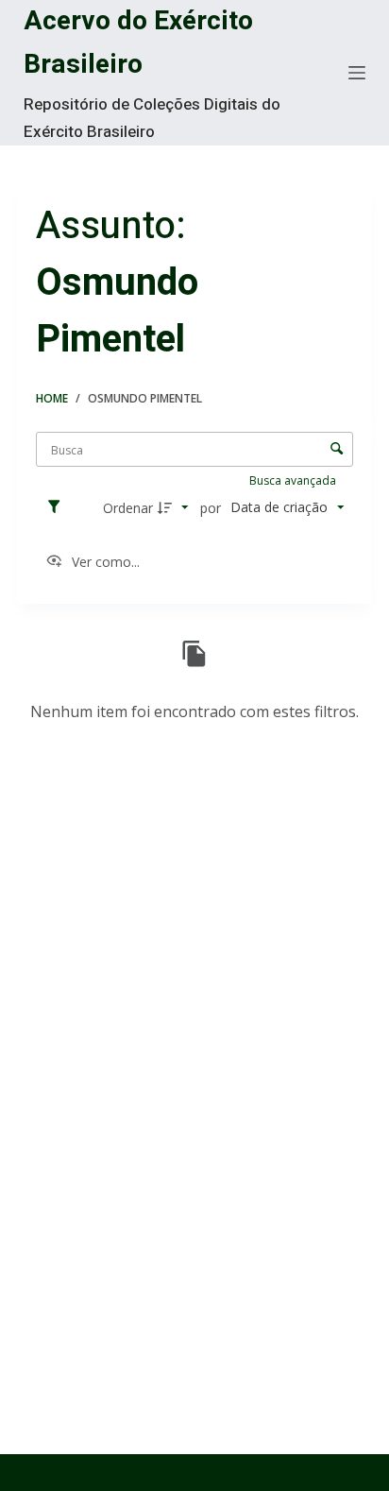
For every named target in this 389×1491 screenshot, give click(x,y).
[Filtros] (58, 507)
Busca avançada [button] (294, 480)
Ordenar (128, 508)
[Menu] (356, 72)
